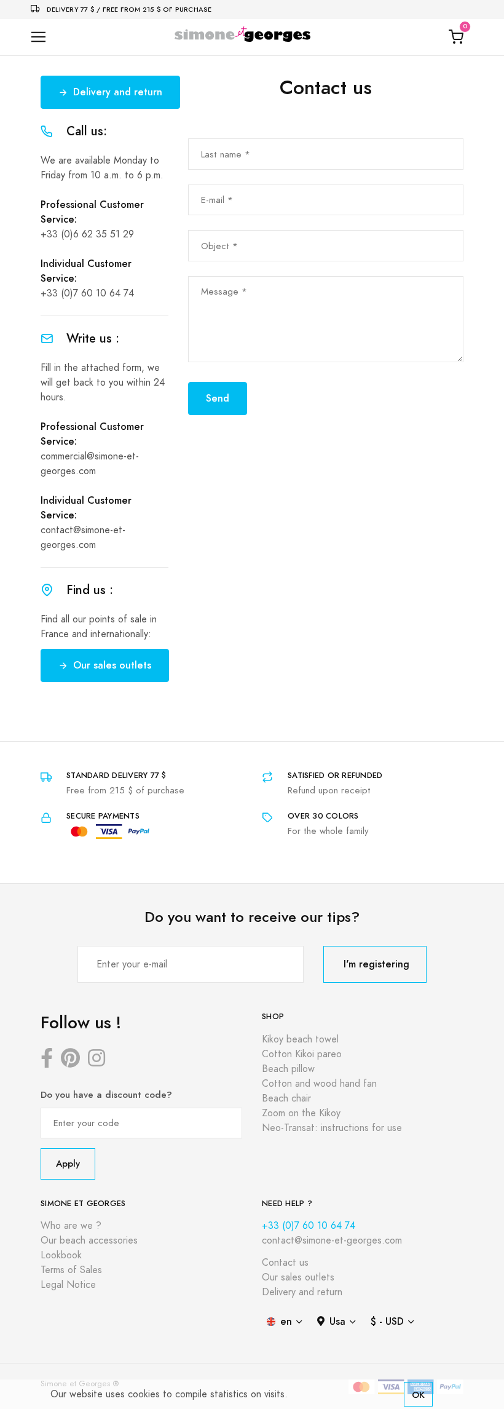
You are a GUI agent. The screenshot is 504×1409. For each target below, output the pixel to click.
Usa (337, 1321)
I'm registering (376, 964)
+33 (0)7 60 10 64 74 (87, 293)
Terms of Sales (71, 1270)
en (286, 1321)
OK (418, 1394)
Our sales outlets (112, 665)
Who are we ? (71, 1225)
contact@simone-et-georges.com (332, 1240)
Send (217, 398)
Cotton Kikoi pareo (302, 1054)
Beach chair (286, 1098)
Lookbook (61, 1255)
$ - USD (387, 1321)
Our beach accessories (89, 1240)
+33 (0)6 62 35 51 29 (87, 234)
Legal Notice (68, 1285)
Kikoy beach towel (300, 1039)
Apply (68, 1163)
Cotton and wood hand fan (319, 1083)
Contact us (285, 1262)
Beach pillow (288, 1069)
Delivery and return (117, 92)
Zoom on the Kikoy (301, 1113)
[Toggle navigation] (38, 37)
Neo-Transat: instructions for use (332, 1128)
